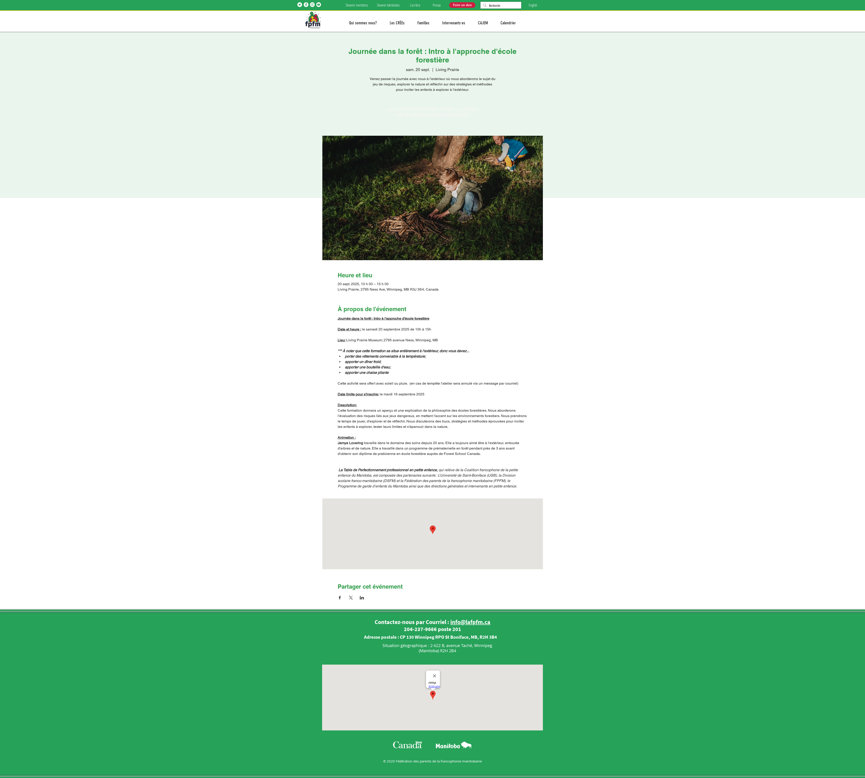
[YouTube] (318, 4)
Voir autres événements (432, 114)
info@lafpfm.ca (470, 622)
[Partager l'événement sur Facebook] (340, 597)
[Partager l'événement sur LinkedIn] (362, 597)
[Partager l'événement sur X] (351, 597)
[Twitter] (299, 4)
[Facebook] (306, 4)
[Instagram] (312, 4)
